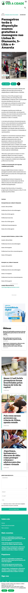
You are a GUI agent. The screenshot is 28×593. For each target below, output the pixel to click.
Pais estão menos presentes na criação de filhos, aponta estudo (12, 338)
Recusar (11, 590)
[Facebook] (2, 581)
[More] (18, 83)
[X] (9, 581)
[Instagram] (6, 581)
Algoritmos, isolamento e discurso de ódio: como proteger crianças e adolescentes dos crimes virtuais (14, 344)
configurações (22, 587)
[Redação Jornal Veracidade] (3, 14)
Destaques (5, 75)
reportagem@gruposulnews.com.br (10, 287)
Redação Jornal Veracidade (11, 14)
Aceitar (4, 590)
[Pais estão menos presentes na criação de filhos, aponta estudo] (14, 403)
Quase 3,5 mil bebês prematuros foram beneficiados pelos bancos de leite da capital (14, 333)
